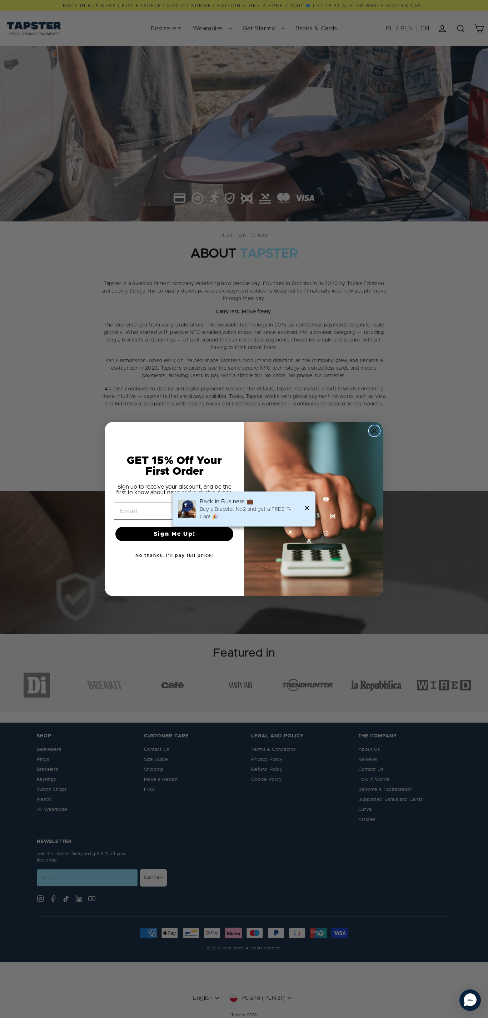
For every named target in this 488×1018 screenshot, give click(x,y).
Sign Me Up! (174, 534)
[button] (470, 1000)
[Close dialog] (374, 430)
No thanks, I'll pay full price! (174, 555)
